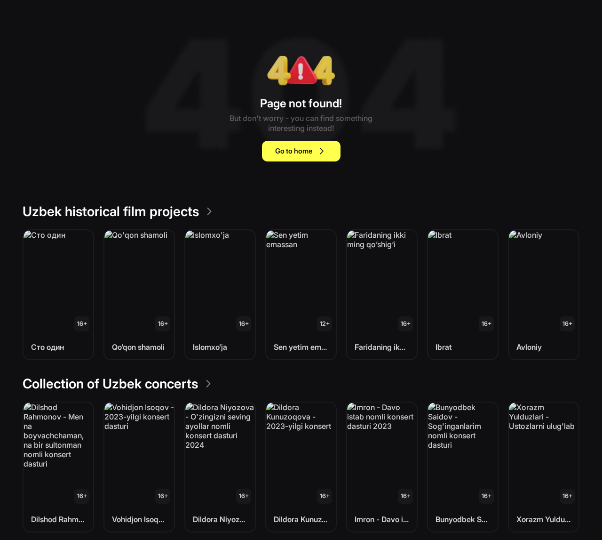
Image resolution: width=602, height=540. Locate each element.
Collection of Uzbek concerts (110, 384)
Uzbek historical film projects (111, 211)
